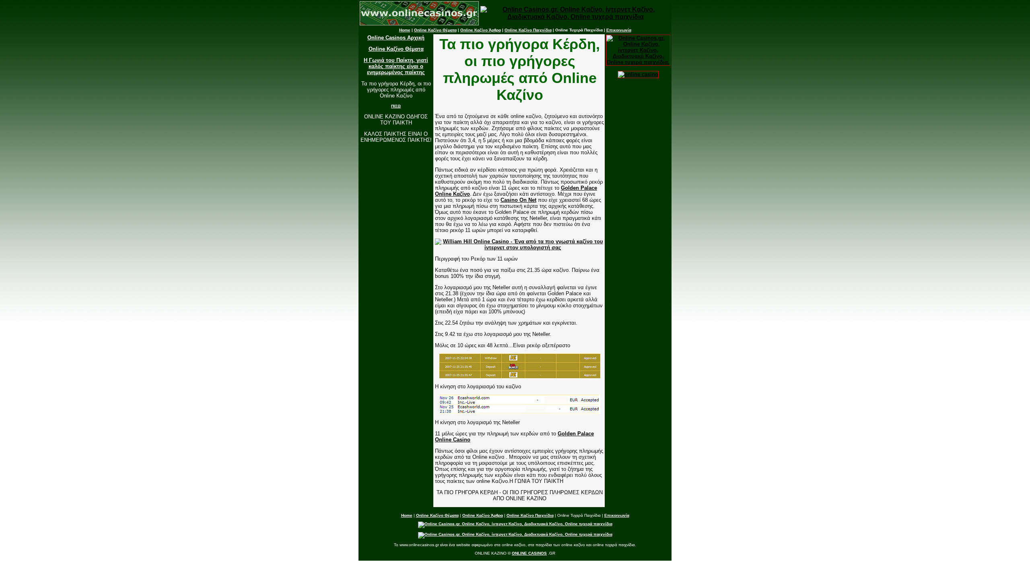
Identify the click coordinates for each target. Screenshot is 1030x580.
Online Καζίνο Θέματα (435, 30)
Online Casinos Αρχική (395, 38)
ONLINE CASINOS (529, 553)
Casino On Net (518, 200)
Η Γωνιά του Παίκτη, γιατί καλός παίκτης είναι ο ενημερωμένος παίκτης (396, 66)
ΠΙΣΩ (396, 106)
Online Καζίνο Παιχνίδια (528, 30)
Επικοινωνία (618, 30)
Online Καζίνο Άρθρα (480, 30)
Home (404, 30)
